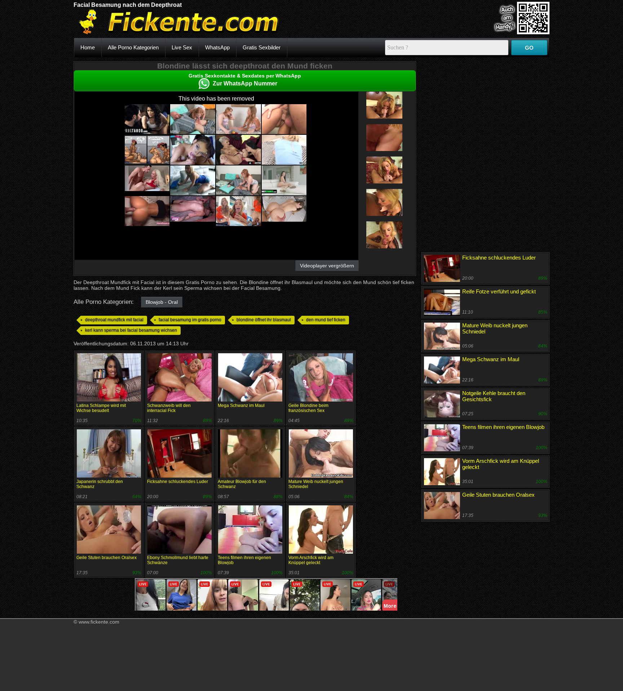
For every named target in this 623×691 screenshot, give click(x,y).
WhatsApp (217, 47)
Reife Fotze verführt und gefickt (499, 291)
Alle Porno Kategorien (133, 47)
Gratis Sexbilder (261, 47)
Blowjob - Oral (162, 302)
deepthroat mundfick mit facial (114, 319)
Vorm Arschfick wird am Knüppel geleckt (310, 560)
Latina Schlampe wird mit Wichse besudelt (101, 408)
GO (529, 48)
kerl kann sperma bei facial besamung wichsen (131, 330)
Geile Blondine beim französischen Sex (308, 408)
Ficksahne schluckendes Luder (177, 481)
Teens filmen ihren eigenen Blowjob (503, 427)
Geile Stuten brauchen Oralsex (106, 557)
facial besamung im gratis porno (190, 319)
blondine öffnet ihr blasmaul (264, 319)
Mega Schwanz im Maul (241, 405)
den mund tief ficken (325, 319)
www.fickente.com (99, 622)
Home (87, 47)
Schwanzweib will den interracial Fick (169, 408)
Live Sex (182, 47)
